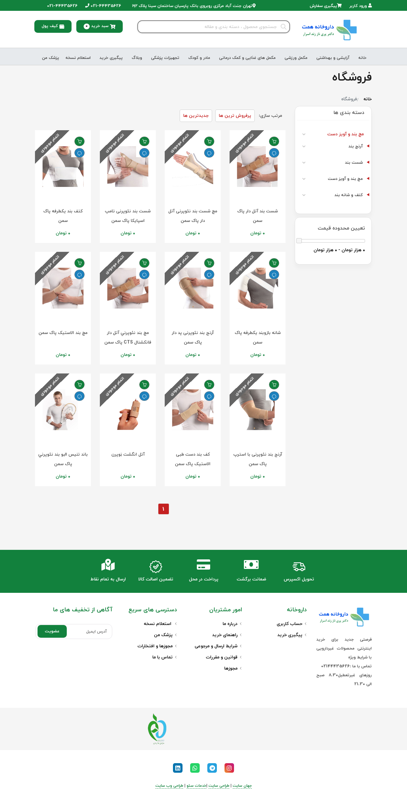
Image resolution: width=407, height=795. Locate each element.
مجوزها (231, 668)
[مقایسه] (274, 153)
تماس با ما (162, 657)
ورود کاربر (358, 6)
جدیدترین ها (196, 116)
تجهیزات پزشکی (165, 58)
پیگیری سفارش (323, 6)
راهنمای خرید (225, 635)
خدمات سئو (196, 785)
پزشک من (50, 58)
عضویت (52, 631)
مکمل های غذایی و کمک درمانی (247, 58)
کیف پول (50, 26)
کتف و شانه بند (349, 195)
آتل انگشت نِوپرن (128, 454)
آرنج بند (355, 146)
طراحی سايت (219, 785)
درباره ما (230, 624)
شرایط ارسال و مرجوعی (216, 646)
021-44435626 (105, 6)
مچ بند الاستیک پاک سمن (62, 333)
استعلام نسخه (78, 58)
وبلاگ (137, 58)
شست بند (354, 163)
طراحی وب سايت (169, 785)
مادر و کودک (199, 58)
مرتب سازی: (270, 116)
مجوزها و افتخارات (155, 646)
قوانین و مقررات (222, 657)
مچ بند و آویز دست (345, 134)
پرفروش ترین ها (235, 116)
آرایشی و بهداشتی (332, 58)
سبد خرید (97, 26)
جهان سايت (242, 785)
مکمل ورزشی (296, 58)
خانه (362, 58)
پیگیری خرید (111, 58)
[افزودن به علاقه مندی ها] (274, 141)
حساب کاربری (289, 624)
